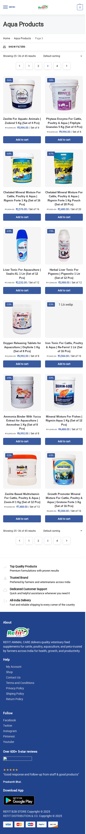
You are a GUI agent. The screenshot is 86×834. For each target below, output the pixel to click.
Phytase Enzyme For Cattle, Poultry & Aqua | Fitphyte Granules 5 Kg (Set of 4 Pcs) (64, 123)
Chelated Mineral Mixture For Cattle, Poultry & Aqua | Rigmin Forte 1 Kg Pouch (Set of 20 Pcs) (64, 198)
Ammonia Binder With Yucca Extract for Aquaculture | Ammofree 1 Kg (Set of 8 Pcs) (22, 422)
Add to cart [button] (22, 139)
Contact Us (13, 677)
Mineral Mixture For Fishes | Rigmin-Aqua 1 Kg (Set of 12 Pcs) (64, 420)
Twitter (7, 725)
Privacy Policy (15, 688)
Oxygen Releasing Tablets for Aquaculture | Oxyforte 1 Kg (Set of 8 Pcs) (22, 347)
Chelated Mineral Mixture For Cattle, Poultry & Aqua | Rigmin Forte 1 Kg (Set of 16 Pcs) (22, 198)
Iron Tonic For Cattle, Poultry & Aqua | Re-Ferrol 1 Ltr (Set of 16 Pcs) (64, 347)
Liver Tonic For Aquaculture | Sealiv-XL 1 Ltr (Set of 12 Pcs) (22, 273)
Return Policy (14, 699)
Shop (9, 672)
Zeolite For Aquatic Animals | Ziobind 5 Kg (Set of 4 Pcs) (22, 121)
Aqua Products (22, 38)
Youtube (8, 741)
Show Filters (17, 46)
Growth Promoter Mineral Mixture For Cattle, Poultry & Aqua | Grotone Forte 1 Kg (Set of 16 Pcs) (64, 500)
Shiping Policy (15, 693)
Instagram (10, 731)
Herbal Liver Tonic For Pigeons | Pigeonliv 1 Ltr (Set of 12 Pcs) (64, 273)
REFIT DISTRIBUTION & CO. (20, 816)
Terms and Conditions (20, 683)
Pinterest (9, 736)
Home (6, 38)
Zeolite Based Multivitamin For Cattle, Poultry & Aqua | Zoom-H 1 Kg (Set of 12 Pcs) (22, 498)
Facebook (9, 720)
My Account (14, 666)
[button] (79, 7)
